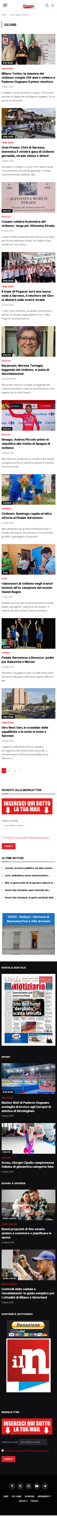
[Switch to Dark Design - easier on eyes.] (47, 5)
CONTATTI (23, 1501)
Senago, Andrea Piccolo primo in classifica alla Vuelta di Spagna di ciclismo (26, 444)
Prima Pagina (8, 137)
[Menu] (5, 5)
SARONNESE (7, 503)
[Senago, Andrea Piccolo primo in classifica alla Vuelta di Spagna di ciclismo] (28, 415)
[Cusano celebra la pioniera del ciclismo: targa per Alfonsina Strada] (28, 197)
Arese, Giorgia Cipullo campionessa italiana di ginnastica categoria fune (28, 1165)
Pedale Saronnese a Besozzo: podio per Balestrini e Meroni (28, 660)
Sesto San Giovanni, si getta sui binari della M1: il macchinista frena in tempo (29, 899)
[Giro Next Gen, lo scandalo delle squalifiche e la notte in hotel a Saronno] (28, 703)
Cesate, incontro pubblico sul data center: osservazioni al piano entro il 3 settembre (29, 869)
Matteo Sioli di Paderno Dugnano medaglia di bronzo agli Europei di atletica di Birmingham (26, 1107)
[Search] (52, 5)
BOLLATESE (7, 211)
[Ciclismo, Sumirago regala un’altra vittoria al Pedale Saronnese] (28, 489)
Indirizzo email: (10, 1442)
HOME (5, 1496)
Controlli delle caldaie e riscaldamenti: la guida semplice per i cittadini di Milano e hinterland (28, 1293)
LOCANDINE (30, 1496)
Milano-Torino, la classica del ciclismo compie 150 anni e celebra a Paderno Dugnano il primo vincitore (28, 78)
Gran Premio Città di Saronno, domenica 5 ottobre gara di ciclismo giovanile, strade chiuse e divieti (28, 151)
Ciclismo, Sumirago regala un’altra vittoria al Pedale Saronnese (27, 516)
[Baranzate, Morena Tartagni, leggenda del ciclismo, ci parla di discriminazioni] (28, 341)
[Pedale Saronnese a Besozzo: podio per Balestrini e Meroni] (28, 633)
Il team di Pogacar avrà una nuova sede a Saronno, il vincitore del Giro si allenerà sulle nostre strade (28, 296)
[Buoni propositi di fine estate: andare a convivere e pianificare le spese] (28, 1205)
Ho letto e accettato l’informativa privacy (26, 837)
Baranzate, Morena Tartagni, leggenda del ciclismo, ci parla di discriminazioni (25, 370)
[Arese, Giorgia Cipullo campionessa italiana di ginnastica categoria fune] (28, 1138)
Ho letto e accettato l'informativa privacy (26, 1450)
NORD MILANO (8, 63)
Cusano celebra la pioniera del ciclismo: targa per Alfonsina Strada (28, 224)
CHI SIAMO (17, 1496)
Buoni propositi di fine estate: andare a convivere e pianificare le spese (26, 1233)
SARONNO (6, 647)
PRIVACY (34, 1501)
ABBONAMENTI (44, 1496)
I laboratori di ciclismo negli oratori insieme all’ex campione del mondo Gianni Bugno (27, 588)
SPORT (5, 573)
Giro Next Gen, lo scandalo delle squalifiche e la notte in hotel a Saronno (25, 732)
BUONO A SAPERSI (10, 1218)
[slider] (25, 952)
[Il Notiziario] (28, 5)
